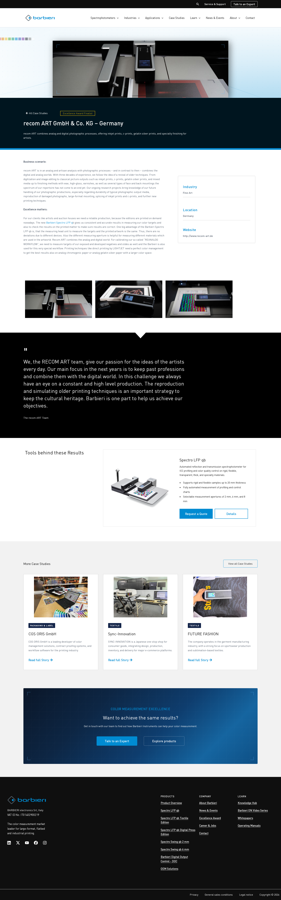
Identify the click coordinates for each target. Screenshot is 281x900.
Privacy (194, 894)
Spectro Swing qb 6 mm (175, 849)
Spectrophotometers (103, 18)
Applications (152, 18)
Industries (130, 18)
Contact (250, 18)
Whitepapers (245, 818)
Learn (193, 18)
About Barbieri (208, 803)
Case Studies (177, 18)
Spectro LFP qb (170, 810)
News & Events (215, 18)
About (233, 18)
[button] (197, 4)
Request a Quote (196, 514)
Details (231, 514)
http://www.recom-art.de (198, 236)
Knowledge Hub (247, 803)
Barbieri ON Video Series (253, 810)
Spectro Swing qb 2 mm (175, 841)
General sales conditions (219, 894)
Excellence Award (210, 818)
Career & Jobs (207, 825)
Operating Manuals (249, 825)
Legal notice (246, 894)
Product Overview (171, 803)
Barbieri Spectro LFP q (59, 222)
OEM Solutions (169, 868)
